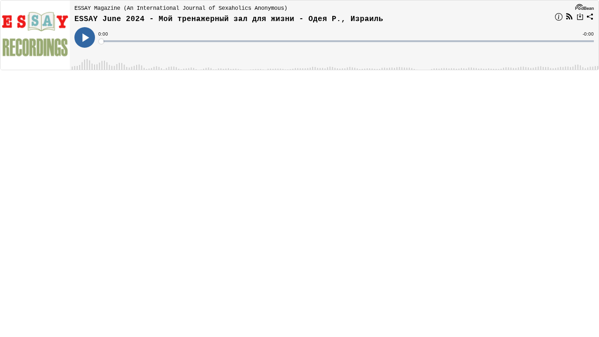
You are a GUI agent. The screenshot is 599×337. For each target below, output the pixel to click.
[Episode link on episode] (35, 35)
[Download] (580, 18)
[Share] (590, 18)
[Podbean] (584, 6)
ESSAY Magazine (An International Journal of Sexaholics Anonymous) (180, 8)
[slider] (347, 41)
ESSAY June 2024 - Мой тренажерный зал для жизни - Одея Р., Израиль (228, 19)
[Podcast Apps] (569, 18)
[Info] (559, 18)
